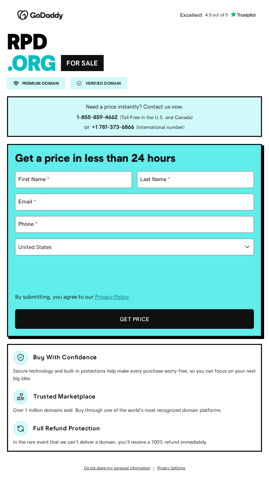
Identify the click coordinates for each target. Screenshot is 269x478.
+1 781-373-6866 (113, 127)
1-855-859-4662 (97, 117)
